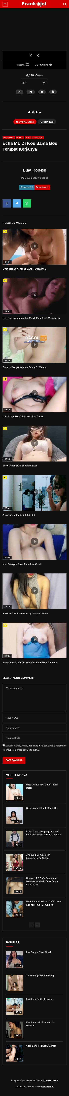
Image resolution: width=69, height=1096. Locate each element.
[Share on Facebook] (7, 203)
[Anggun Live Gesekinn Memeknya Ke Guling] (14, 862)
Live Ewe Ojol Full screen (39, 999)
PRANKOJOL (47, 1087)
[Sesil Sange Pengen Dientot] (14, 1053)
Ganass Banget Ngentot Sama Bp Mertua (25, 367)
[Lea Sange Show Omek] (14, 959)
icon (34, 246)
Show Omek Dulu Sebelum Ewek (20, 465)
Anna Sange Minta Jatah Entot (19, 515)
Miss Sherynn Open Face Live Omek (22, 564)
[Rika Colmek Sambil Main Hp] (14, 815)
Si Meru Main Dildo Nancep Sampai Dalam (25, 613)
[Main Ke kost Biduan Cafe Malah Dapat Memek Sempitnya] (14, 909)
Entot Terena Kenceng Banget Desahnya (24, 268)
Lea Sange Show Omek (38, 952)
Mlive (28, 138)
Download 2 (42, 187)
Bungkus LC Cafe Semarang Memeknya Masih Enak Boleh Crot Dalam (42, 881)
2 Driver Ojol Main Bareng (40, 975)
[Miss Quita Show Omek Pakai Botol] (14, 792)
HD (5, 231)
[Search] (65, 4)
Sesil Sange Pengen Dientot (41, 1045)
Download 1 (26, 187)
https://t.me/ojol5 (50, 1081)
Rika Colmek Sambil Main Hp (41, 808)
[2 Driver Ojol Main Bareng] (14, 983)
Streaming (38, 138)
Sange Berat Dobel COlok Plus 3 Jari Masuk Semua (30, 662)
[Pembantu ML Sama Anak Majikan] (14, 1030)
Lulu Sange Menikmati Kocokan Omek (23, 416)
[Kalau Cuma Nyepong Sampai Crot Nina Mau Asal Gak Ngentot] (14, 839)
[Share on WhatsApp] (27, 203)
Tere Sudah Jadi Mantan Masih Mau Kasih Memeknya (31, 318)
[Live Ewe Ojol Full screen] (14, 1006)
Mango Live (8, 138)
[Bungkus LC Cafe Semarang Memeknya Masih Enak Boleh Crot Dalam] (14, 885)
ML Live (19, 138)
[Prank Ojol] (34, 4)
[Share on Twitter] (17, 203)
